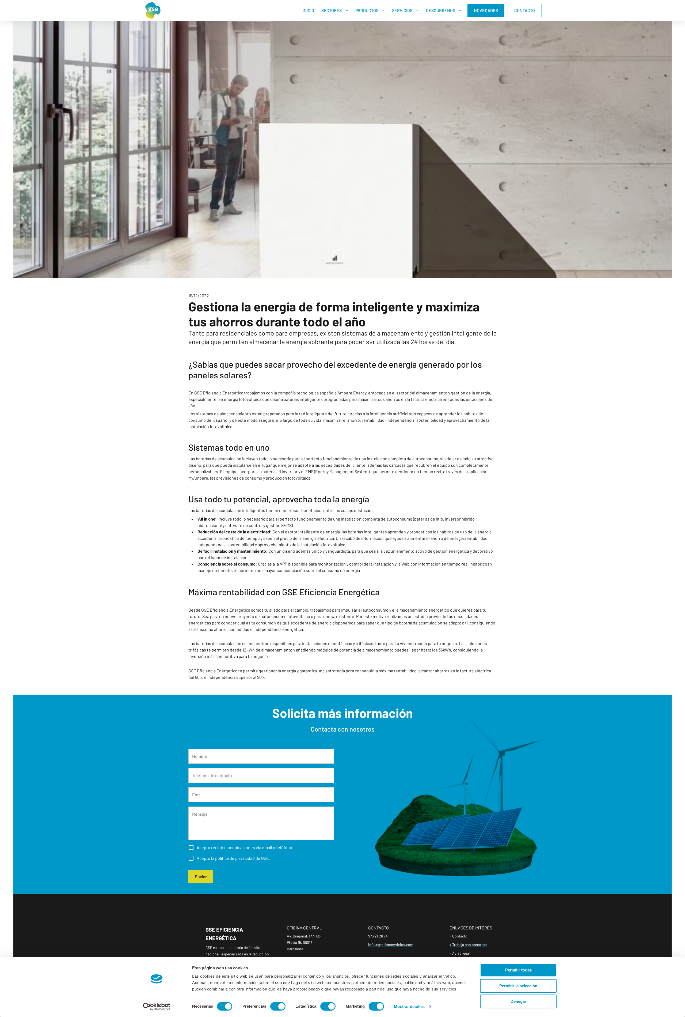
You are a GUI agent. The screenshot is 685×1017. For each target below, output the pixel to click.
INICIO (308, 10)
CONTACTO (524, 10)
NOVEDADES (486, 10)
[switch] (278, 1006)
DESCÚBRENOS (440, 10)
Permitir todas (518, 970)
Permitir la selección (518, 986)
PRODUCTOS (366, 10)
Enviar (201, 876)
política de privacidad (235, 858)
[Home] (152, 10)
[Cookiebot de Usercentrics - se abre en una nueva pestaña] (156, 1007)
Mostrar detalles (409, 1006)
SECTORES (331, 10)
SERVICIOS (402, 10)
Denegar (518, 1001)
